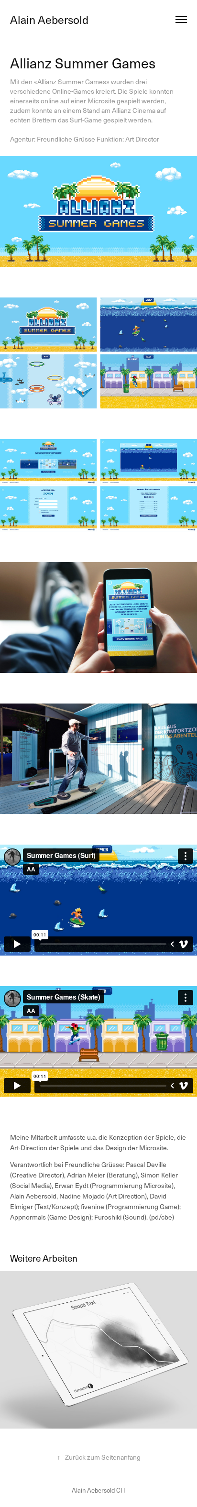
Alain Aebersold (49, 19)
